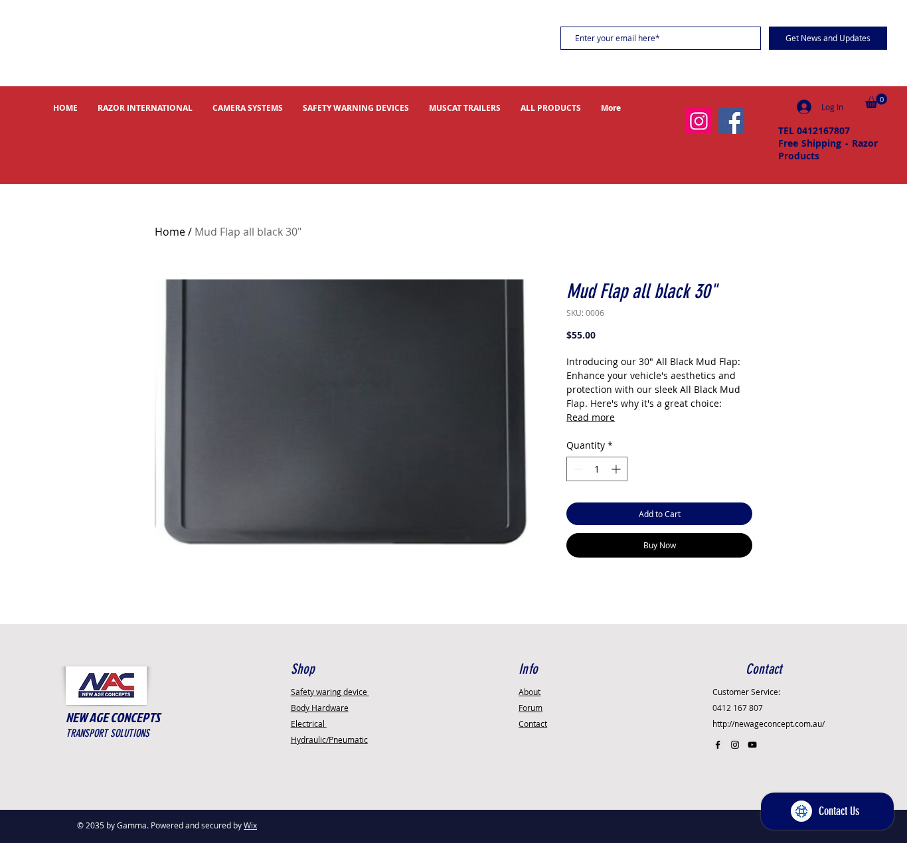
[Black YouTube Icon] (752, 744)
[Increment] (617, 469)
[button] (876, 101)
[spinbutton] (597, 469)
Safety (330, 691)
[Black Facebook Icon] (717, 744)
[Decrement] (576, 469)
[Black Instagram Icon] (735, 744)
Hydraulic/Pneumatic (329, 739)
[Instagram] (699, 121)
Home (170, 231)
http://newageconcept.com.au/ (768, 723)
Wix (250, 825)
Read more (590, 417)
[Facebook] (731, 121)
